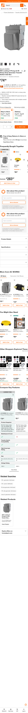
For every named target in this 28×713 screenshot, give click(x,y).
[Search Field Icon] (21, 5)
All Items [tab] (3, 276)
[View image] (1, 64)
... (1, 12)
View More (14, 469)
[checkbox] (14, 151)
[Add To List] (22, 71)
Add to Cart (6, 305)
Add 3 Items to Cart (9, 183)
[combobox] (12, 5)
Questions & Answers (14, 76)
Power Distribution (9, 12)
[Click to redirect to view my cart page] (25, 5)
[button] (14, 239)
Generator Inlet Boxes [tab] (17, 276)
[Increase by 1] (11, 127)
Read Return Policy (8, 142)
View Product (5, 524)
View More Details (6, 103)
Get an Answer (14, 202)
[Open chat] (27, 21)
